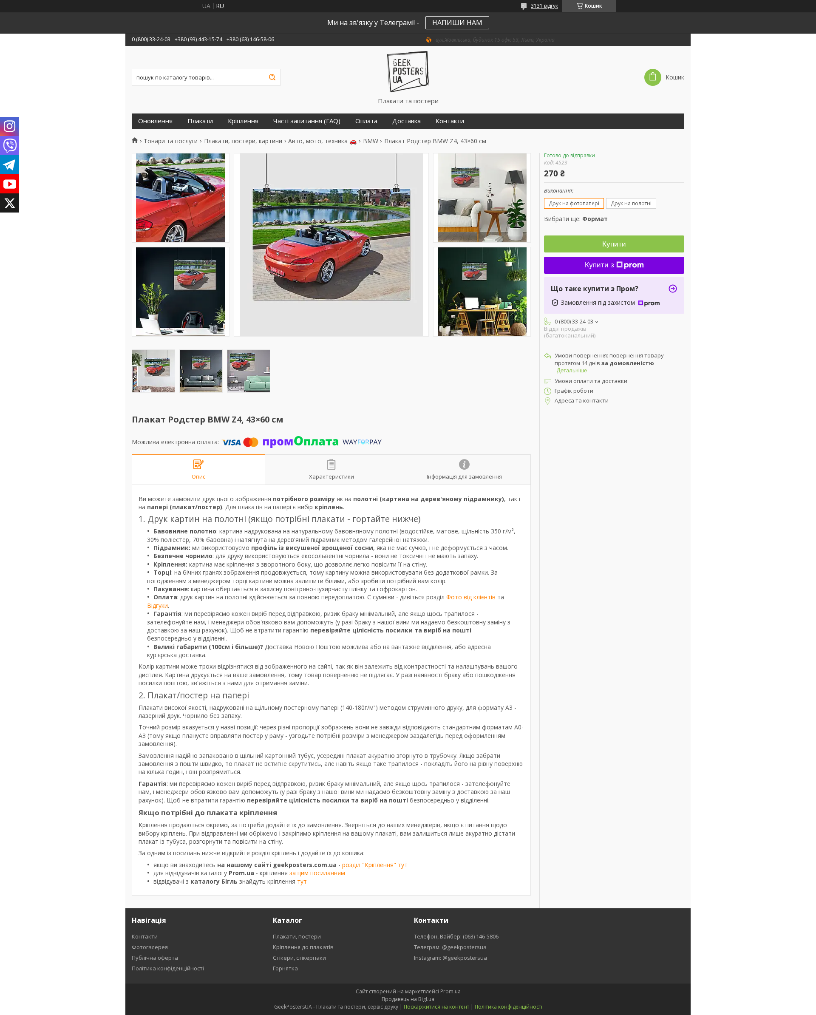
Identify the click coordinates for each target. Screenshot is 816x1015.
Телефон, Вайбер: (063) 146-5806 (456, 936)
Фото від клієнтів (471, 597)
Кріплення (243, 121)
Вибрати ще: (576, 219)
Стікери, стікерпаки (299, 957)
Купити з (599, 265)
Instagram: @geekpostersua (450, 957)
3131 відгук (544, 5)
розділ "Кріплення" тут (375, 865)
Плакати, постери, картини (243, 141)
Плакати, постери (297, 936)
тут (302, 881)
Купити (614, 244)
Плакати (200, 121)
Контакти (450, 121)
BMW (370, 141)
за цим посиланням (317, 873)
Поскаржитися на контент (436, 1006)
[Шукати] (272, 77)
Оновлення (155, 121)
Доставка (406, 121)
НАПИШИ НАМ (457, 22)
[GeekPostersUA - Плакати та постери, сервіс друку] (408, 71)
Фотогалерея (150, 947)
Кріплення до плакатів (303, 947)
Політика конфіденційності (168, 968)
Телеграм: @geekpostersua (450, 947)
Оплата (366, 121)
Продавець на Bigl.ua (408, 999)
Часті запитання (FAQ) (306, 121)
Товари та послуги (171, 141)
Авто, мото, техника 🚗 (322, 141)
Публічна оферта (155, 957)
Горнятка (285, 968)
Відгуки (157, 605)
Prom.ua (450, 991)
